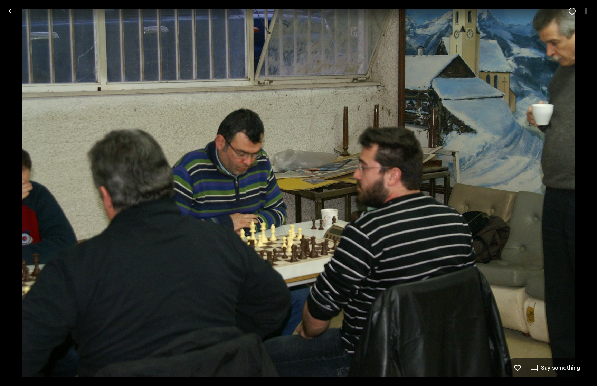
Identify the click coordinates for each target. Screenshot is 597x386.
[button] (19, 193)
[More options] (586, 11)
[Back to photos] (11, 11)
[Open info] (572, 11)
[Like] (517, 368)
